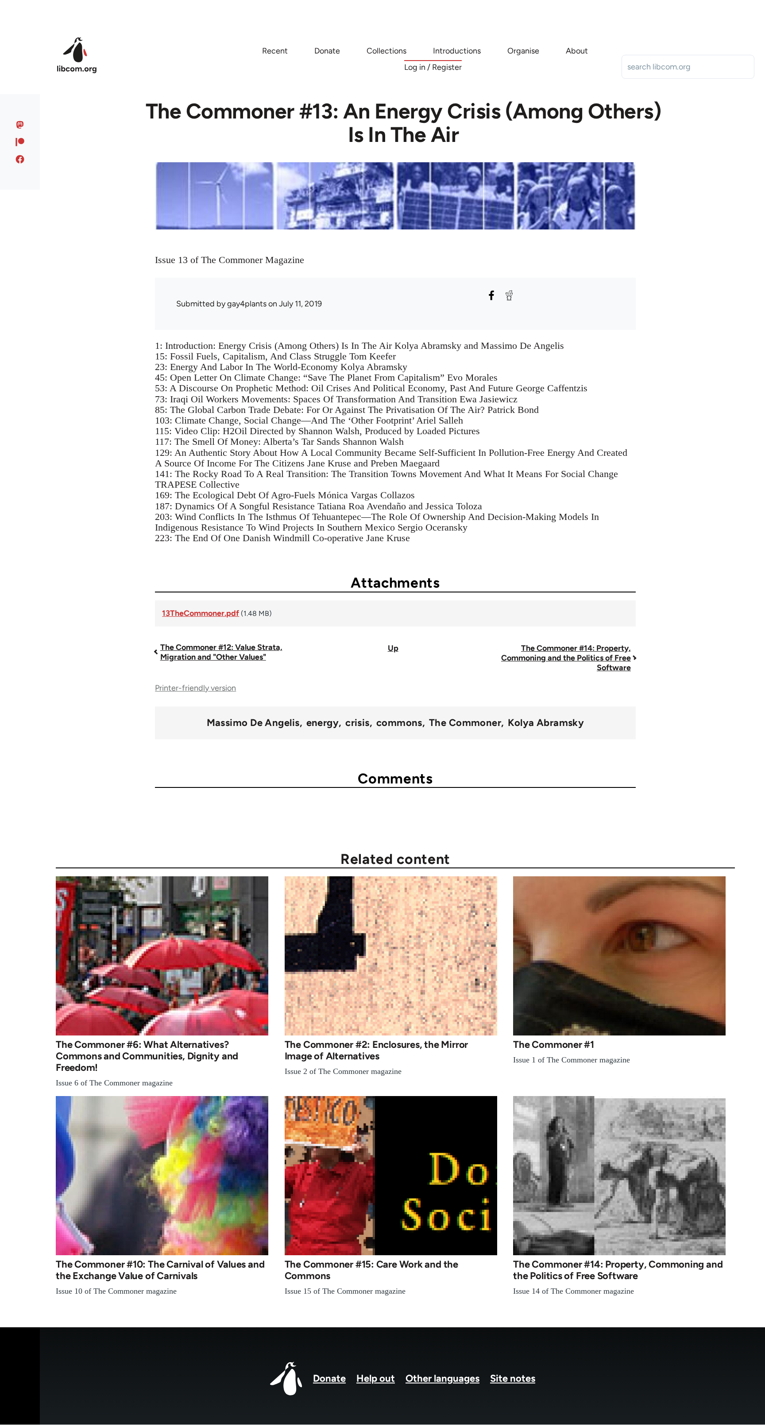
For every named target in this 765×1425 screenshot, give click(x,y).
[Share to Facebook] (491, 295)
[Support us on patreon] (20, 142)
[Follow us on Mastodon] (20, 124)
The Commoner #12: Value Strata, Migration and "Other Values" (221, 652)
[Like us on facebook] (20, 159)
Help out (375, 1378)
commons (399, 723)
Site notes (512, 1378)
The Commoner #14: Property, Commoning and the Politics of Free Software (566, 657)
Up (393, 648)
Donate (329, 1378)
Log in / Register (433, 67)
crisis (357, 723)
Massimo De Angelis (253, 723)
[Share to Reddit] (509, 295)
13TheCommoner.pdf (200, 613)
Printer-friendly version (195, 688)
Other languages (442, 1378)
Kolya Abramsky (546, 723)
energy (322, 723)
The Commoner (465, 723)
